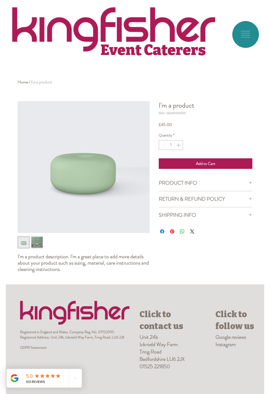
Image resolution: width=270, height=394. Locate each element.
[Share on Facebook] (162, 231)
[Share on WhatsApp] (182, 231)
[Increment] (179, 145)
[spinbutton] (171, 145)
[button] (245, 34)
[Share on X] (192, 231)
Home (23, 82)
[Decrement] (163, 145)
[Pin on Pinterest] (172, 231)
